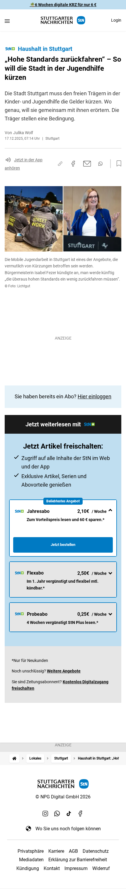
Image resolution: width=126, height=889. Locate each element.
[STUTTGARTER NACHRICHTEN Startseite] (63, 20)
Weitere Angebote (64, 671)
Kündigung (27, 868)
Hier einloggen (94, 396)
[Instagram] (45, 813)
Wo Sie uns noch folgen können (68, 828)
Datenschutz (96, 851)
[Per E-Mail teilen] (87, 164)
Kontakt (52, 868)
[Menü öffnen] (7, 21)
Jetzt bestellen (63, 544)
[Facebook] (80, 813)
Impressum (76, 868)
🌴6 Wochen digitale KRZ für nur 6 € (63, 4)
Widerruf (101, 868)
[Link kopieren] (60, 163)
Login (116, 20)
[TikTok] (69, 813)
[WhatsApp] (57, 813)
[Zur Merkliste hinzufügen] (117, 164)
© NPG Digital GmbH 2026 (63, 797)
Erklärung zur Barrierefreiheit (77, 859)
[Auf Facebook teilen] (73, 164)
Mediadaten (31, 859)
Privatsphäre (31, 851)
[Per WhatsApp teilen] (100, 163)
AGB (73, 851)
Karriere (56, 851)
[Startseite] (14, 758)
